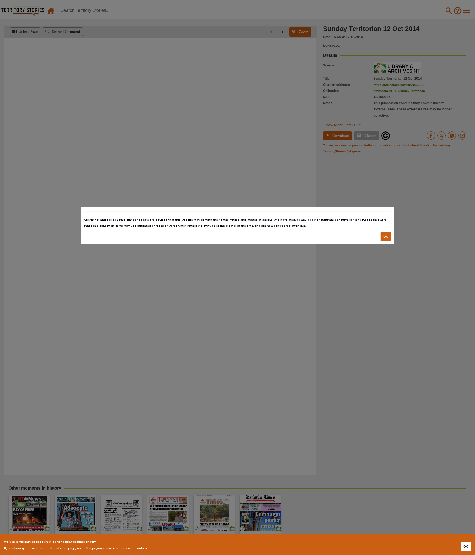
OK (385, 236)
